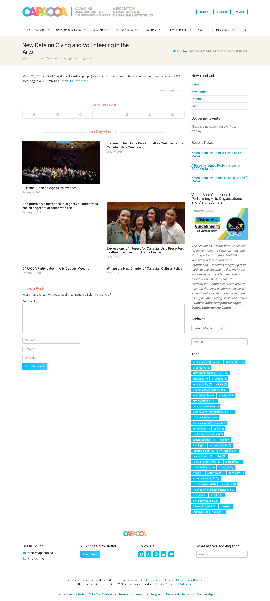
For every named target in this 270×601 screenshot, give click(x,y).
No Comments (58, 58)
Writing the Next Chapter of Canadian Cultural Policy (144, 268)
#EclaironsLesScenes (207, 362)
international (228, 450)
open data (236, 472)
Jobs (194, 106)
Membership (223, 29)
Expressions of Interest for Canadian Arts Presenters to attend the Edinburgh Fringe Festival (145, 250)
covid (219, 428)
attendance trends (206, 406)
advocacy (200, 378)
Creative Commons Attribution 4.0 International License (172, 579)
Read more (81, 81)
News (184, 50)
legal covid (233, 461)
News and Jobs (178, 29)
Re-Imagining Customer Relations (214, 489)
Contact (223, 11)
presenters (228, 484)
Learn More (90, 554)
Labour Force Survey (207, 461)
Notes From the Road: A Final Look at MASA (217, 154)
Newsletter (199, 92)
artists (221, 384)
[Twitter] (34, 114)
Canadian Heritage (205, 417)
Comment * (30, 301)
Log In (242, 11)
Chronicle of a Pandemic (209, 423)
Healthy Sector (35, 29)
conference (201, 428)
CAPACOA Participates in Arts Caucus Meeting (55, 268)
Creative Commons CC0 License (174, 584)
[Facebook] (57, 114)
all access (219, 378)
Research (99, 29)
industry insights (204, 450)
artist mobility (202, 384)
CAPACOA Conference (69, 29)
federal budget (204, 439)
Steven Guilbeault (204, 506)
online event (216, 472)
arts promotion (176, 90)
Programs (151, 29)
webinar (218, 511)
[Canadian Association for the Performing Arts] (87, 12)
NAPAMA (226, 467)
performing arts (204, 484)
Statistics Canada (205, 500)
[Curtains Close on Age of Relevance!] (61, 162)
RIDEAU (217, 495)
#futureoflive (234, 362)
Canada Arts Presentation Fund (213, 412)
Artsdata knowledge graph (210, 389)
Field (224, 439)
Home (174, 50)
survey (225, 506)
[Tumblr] (150, 114)
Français (204, 11)
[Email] (172, 114)
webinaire (200, 511)
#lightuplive (201, 367)
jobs (221, 456)
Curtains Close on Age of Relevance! (49, 188)
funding (199, 445)
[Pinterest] (80, 114)
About (202, 29)
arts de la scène (204, 395)
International (125, 29)
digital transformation (208, 434)
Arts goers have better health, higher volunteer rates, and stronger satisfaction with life (60, 206)
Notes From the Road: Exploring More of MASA (219, 179)
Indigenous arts (220, 445)
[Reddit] (127, 114)
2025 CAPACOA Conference (210, 373)
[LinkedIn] (103, 114)
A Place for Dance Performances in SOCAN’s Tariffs (215, 167)
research (200, 495)
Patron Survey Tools (206, 478)
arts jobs (226, 395)
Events (196, 99)
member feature (204, 467)
